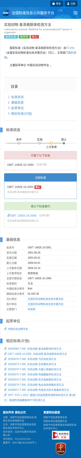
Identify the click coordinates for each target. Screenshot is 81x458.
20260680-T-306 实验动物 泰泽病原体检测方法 (34, 348)
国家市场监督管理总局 (55, 417)
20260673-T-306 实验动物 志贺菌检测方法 (32, 364)
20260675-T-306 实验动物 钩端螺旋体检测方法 (34, 374)
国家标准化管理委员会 (55, 421)
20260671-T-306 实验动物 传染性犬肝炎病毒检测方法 (38, 389)
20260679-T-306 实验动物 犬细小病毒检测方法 (34, 369)
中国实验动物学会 (18, 328)
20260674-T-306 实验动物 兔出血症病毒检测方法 (36, 384)
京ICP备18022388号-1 (24, 442)
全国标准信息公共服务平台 (32, 13)
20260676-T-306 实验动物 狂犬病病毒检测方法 (34, 379)
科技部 (31, 309)
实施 (39, 139)
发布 (19, 139)
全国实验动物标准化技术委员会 (46, 298)
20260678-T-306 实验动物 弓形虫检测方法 (32, 359)
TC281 (70, 47)
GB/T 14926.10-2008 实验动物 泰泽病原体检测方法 (37, 353)
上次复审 (51, 146)
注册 (72, 3)
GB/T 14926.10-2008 (23, 215)
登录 (58, 3)
